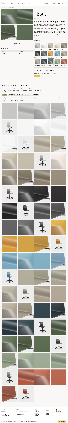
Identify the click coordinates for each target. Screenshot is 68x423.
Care (29, 3)
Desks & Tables (37, 411)
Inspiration (47, 413)
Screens (36, 413)
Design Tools (47, 415)
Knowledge (53, 3)
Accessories (37, 414)
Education (23, 3)
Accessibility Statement (59, 411)
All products (36, 415)
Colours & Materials (8, 7)
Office (17, 3)
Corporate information (59, 410)
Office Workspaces (48, 410)
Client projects (45, 3)
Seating (36, 410)
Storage (36, 412)
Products (11, 3)
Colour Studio (60, 3)
